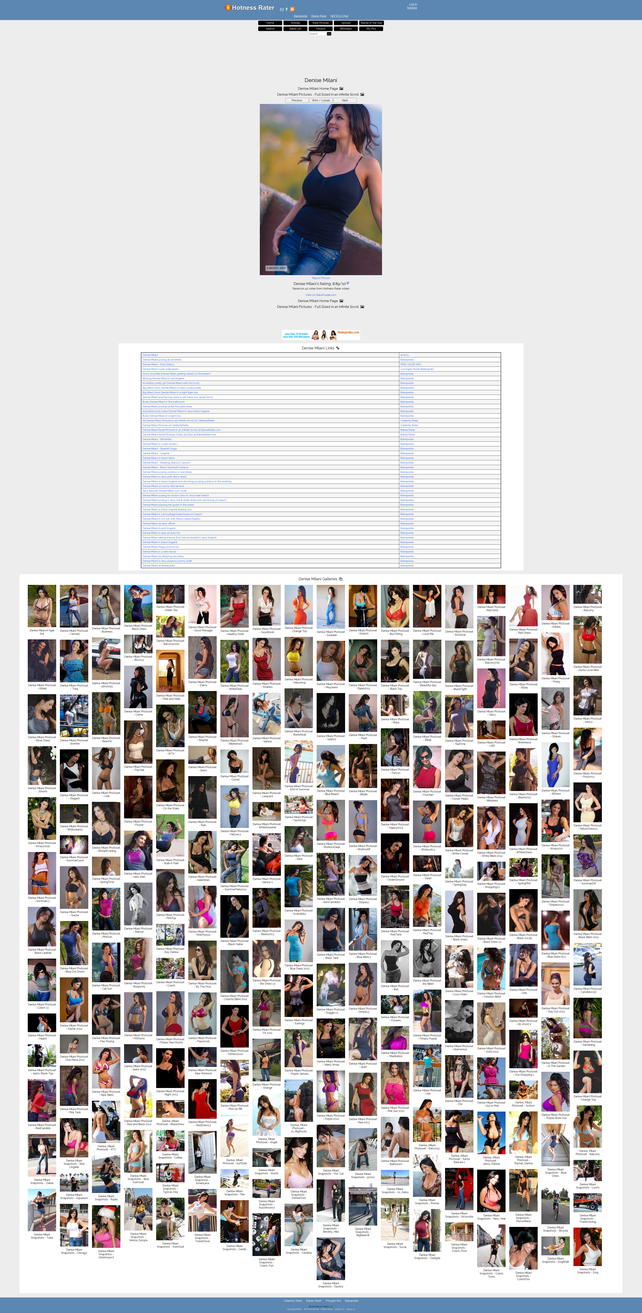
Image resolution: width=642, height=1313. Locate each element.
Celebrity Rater (409, 420)
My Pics (371, 28)
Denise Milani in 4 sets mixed (159, 551)
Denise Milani (150, 355)
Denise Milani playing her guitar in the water (168, 504)
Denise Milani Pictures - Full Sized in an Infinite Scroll (318, 94)
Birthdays (346, 28)
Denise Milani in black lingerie (159, 542)
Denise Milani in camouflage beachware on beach (172, 514)
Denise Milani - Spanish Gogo (159, 448)
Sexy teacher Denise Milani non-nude (164, 490)
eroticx (404, 355)
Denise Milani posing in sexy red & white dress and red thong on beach (184, 500)
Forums (320, 28)
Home (270, 22)
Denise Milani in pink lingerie (159, 528)
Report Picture (321, 278)
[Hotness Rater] (251, 10)
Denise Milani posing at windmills (161, 359)
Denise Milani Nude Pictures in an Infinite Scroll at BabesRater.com (181, 429)
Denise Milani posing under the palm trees (167, 406)
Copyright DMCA (294, 1309)
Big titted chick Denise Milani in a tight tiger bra (170, 392)
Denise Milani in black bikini (158, 458)
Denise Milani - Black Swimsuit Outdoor (165, 467)
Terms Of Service (311, 1309)
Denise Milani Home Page (318, 89)
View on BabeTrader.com (321, 295)
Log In (413, 4)
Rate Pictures (320, 22)
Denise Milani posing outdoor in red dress (167, 472)
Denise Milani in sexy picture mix (161, 532)
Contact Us (339, 1309)
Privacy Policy (327, 1309)
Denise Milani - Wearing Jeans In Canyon (166, 462)
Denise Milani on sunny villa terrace (163, 486)
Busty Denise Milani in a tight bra (161, 415)
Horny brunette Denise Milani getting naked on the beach (176, 373)
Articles (295, 22)
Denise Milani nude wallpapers (160, 369)
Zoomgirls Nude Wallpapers (417, 369)
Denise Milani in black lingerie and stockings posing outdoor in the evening (186, 481)
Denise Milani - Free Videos (158, 364)
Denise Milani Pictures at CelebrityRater (165, 425)
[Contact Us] (281, 9)
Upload (345, 22)
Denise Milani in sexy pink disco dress (164, 476)
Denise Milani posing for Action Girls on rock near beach (175, 495)
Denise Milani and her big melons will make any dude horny (177, 397)
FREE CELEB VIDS (410, 364)
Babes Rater (319, 16)
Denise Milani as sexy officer (158, 523)
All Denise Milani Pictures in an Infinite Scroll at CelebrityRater (178, 420)
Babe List (295, 28)
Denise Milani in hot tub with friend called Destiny (171, 518)
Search (270, 28)
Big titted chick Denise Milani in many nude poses (171, 387)
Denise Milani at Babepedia (158, 565)
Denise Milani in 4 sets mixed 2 (160, 443)
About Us (350, 1309)
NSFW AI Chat (339, 16)
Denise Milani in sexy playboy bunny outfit (167, 560)
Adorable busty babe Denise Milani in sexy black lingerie (175, 411)
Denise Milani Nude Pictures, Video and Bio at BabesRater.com (179, 434)
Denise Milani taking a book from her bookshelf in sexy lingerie (179, 537)
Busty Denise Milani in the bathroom (163, 401)
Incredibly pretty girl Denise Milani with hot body (170, 383)
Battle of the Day (371, 22)
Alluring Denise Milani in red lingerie (163, 378)
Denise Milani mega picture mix (160, 546)
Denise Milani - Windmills (157, 439)
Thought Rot (333, 1300)
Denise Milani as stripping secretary (163, 556)
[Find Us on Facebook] (286, 9)
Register (412, 7)
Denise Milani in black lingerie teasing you (167, 509)
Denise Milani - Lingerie (156, 453)
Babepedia (300, 16)
